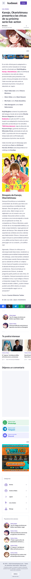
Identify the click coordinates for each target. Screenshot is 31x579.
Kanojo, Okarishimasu (9, 72)
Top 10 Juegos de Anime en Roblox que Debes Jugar (17, 318)
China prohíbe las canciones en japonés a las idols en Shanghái (18, 326)
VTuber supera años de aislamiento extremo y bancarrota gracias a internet (17, 542)
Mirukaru (4, 25)
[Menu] (3, 3)
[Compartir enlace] (28, 306)
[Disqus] (15, 393)
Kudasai (17, 359)
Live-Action (5, 9)
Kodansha (5, 119)
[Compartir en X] (9, 306)
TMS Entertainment (8, 126)
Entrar (23, 3)
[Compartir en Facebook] (3, 306)
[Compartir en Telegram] (15, 306)
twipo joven (23, 565)
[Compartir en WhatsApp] (22, 306)
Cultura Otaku (5, 352)
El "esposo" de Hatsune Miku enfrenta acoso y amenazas (10, 356)
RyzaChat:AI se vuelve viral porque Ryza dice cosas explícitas (18, 556)
